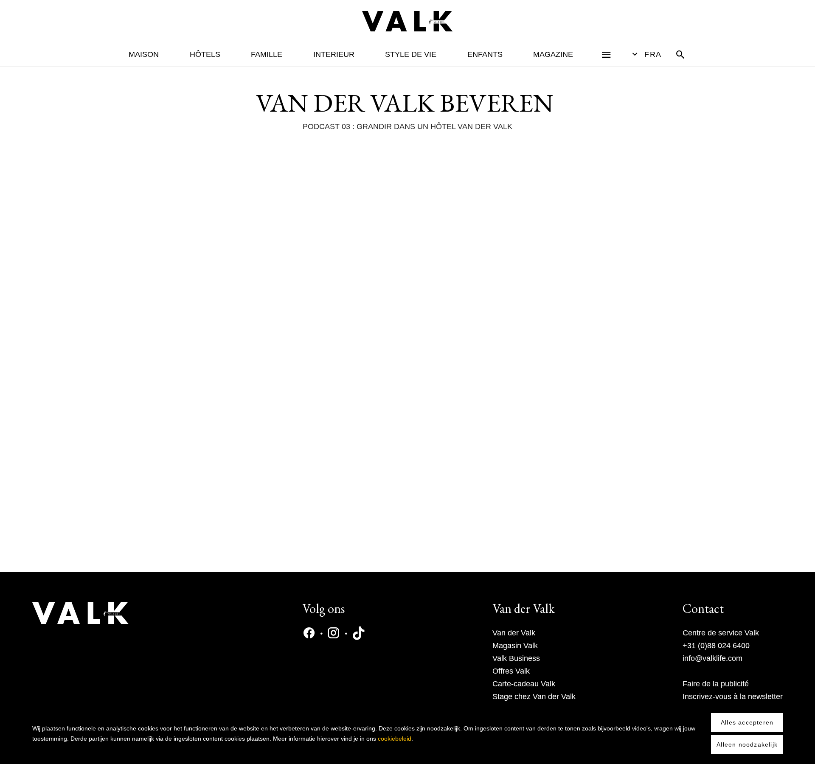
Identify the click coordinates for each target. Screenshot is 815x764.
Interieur (333, 54)
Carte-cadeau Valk (523, 684)
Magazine (553, 54)
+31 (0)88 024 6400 (716, 645)
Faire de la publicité (716, 684)
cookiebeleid (394, 738)
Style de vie (410, 54)
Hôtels (205, 54)
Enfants (485, 54)
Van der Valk (513, 633)
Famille (266, 54)
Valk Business (516, 658)
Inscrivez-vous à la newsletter (733, 696)
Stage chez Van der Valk (534, 696)
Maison (144, 54)
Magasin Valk (515, 645)
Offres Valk (511, 671)
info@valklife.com (712, 658)
